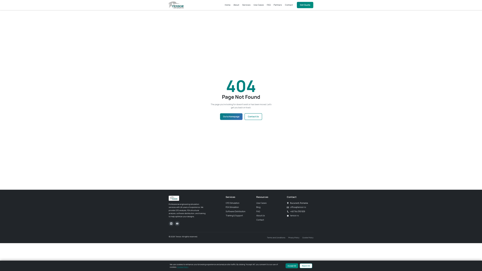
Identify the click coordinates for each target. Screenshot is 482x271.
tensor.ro (294, 215)
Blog (258, 207)
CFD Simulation (232, 203)
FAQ (269, 5)
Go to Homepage (231, 116)
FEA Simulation (232, 207)
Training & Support (234, 215)
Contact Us (253, 116)
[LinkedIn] (171, 223)
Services (246, 5)
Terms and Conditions (276, 237)
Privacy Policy (293, 237)
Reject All (306, 266)
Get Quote (305, 5)
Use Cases (259, 5)
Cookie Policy (307, 237)
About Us (260, 215)
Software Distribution (235, 211)
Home (227, 5)
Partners (278, 5)
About (236, 5)
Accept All (292, 266)
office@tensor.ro (298, 207)
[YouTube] (177, 223)
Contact (289, 5)
